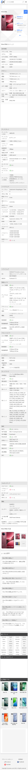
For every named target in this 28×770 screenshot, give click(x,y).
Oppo (4, 639)
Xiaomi (24, 637)
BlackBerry (3, 650)
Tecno (24, 641)
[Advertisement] (14, 7)
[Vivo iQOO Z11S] (23, 702)
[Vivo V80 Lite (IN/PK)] (14, 717)
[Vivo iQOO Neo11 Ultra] (4, 717)
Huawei (17, 637)
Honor (17, 645)
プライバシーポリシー (7, 759)
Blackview (4, 652)
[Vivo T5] (4, 686)
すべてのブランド (8, 657)
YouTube (8, 764)
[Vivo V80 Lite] (23, 686)
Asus (4, 643)
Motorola (17, 639)
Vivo (24, 645)
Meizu (17, 643)
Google (17, 641)
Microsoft (24, 648)
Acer (17, 648)
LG (10, 639)
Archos (24, 650)
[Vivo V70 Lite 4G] (14, 686)
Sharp (24, 652)
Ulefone (10, 650)
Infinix (10, 645)
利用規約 (20, 759)
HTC (24, 643)
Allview (17, 652)
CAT (11, 648)
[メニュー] (26, 2)
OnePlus (24, 639)
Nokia (10, 641)
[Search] (23, 2)
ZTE (4, 645)
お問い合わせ (7, 762)
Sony (4, 648)
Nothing (10, 654)
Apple (10, 637)
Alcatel (3, 654)
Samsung (4, 637)
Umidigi (17, 654)
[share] (26, 12)
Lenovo (4, 641)
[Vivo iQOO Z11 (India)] (4, 702)
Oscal (10, 652)
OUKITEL (17, 650)
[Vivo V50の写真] (7, 23)
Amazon (24, 654)
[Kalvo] (3, 2)
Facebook (21, 762)
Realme (10, 643)
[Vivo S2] (23, 717)
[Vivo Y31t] (14, 702)
